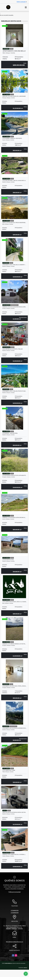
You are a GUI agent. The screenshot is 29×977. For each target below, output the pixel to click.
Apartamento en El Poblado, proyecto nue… (14, 391)
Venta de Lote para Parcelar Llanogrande (14, 96)
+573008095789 (14, 910)
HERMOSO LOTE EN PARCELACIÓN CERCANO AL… (14, 517)
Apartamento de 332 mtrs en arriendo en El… (14, 728)
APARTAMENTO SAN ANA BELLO (14, 51)
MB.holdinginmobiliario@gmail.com (14, 941)
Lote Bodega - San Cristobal (10, 433)
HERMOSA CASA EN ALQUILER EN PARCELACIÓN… (14, 306)
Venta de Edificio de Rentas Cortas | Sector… (14, 812)
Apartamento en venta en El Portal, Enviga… (14, 686)
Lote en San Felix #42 (8, 559)
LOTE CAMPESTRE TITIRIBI (8, 770)
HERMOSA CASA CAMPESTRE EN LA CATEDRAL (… (14, 854)
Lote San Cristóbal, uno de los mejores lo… (14, 180)
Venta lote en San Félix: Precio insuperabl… (14, 222)
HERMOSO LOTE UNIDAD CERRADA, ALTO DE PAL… (14, 643)
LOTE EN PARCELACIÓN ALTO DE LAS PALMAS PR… (14, 475)
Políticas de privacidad (15, 892)
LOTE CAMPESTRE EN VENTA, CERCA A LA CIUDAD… (14, 601)
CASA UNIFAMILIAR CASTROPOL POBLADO (12, 349)
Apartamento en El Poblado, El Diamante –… (14, 264)
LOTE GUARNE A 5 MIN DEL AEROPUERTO (12, 138)
